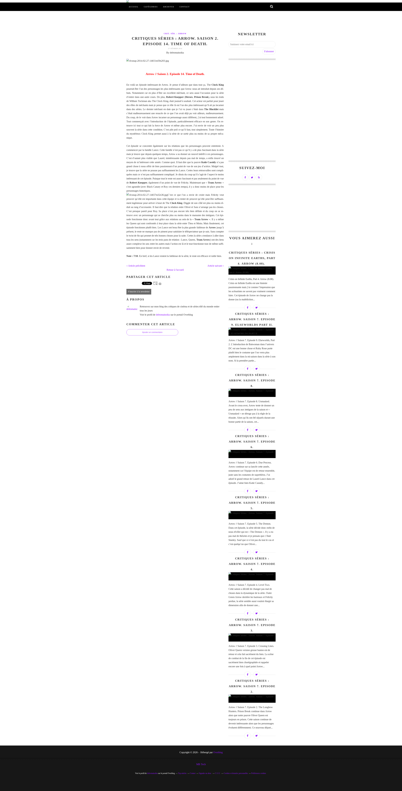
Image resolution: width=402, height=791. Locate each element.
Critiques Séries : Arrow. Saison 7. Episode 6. (252, 442)
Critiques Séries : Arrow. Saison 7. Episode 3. (252, 625)
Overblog (218, 752)
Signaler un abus (205, 773)
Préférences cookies (258, 773)
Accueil (134, 7)
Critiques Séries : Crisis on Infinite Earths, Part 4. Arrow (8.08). (252, 258)
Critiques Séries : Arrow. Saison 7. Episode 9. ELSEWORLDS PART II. (252, 319)
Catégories (151, 7)
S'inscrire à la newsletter (139, 291)
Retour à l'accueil (175, 269)
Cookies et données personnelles (236, 773)
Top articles (182, 773)
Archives (168, 7)
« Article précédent (135, 265)
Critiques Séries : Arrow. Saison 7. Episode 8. (252, 380)
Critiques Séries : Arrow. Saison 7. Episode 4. (252, 564)
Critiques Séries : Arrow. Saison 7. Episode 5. (252, 503)
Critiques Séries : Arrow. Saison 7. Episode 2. (252, 686)
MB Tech (201, 764)
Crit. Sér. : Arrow (175, 34)
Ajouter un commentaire (152, 332)
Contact (184, 7)
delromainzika (163, 314)
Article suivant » (215, 265)
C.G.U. (217, 773)
